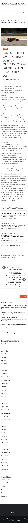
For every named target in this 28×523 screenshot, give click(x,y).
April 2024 (4, 436)
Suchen (3, 293)
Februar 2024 (4, 442)
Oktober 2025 (4, 377)
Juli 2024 (3, 426)
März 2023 (4, 462)
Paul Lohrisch (6, 218)
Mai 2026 (3, 357)
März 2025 (4, 400)
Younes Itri (5, 240)
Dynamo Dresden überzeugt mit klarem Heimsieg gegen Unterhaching (13, 254)
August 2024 (4, 423)
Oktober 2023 (4, 449)
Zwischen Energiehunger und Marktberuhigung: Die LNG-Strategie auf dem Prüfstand (13, 319)
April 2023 (4, 459)
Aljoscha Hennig (6, 249)
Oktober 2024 (5, 416)
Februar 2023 (4, 466)
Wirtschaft (4, 496)
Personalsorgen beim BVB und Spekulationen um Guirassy (11, 246)
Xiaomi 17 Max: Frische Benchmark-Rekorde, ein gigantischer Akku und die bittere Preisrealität (13, 325)
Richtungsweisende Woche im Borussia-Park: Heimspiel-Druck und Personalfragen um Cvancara (13, 225)
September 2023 (5, 452)
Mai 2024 (3, 433)
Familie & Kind (5, 479)
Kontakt (13, 512)
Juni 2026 (3, 354)
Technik (3, 493)
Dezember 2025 (5, 373)
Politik (3, 486)
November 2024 (5, 413)
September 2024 (5, 419)
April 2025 (4, 396)
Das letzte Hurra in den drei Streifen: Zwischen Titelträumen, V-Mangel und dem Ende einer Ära (14, 215)
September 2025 (5, 380)
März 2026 (4, 363)
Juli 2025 (3, 386)
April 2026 (4, 360)
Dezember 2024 (5, 410)
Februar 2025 (4, 403)
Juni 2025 (3, 390)
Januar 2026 (4, 370)
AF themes (17, 520)
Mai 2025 (3, 393)
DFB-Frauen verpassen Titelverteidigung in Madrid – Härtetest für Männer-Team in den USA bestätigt (12, 236)
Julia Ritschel (9, 79)
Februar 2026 (4, 367)
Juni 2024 (3, 429)
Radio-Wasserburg (13, 3)
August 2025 (4, 383)
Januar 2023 (4, 469)
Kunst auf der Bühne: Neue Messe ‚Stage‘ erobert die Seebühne (14, 267)
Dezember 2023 (5, 446)
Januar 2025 (4, 406)
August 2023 (4, 456)
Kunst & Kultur (5, 483)
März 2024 (4, 439)
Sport (5, 48)
